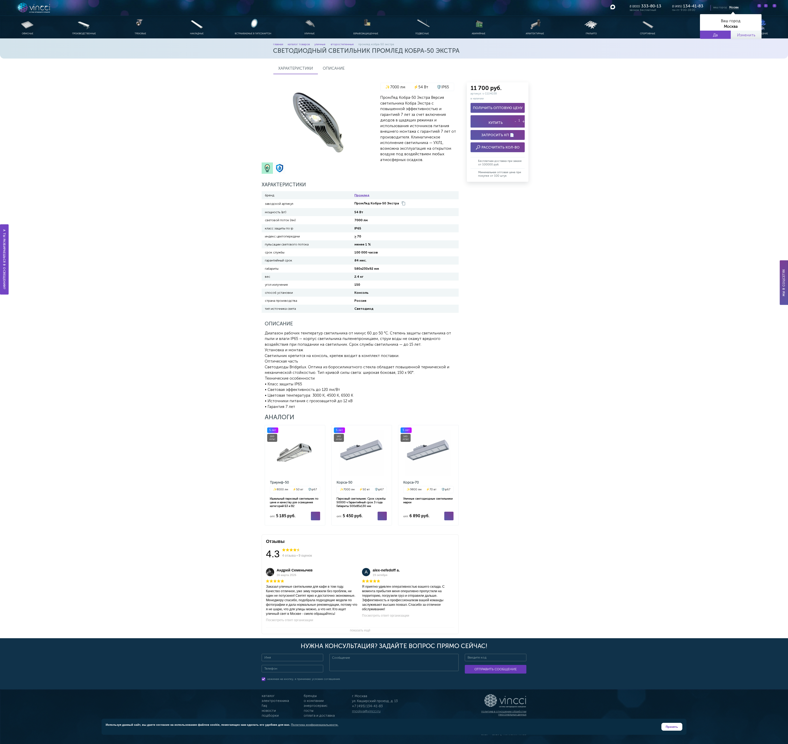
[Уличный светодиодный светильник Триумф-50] (295, 475)
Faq (264, 706)
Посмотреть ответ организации (289, 620)
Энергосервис (316, 706)
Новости (269, 710)
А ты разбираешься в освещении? (4, 259)
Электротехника (275, 701)
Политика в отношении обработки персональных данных (503, 713)
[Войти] (781, 8)
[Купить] (315, 516)
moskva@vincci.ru (366, 711)
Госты (308, 710)
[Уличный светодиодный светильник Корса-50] (362, 475)
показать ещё (360, 630)
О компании (314, 701)
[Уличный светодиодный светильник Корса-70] (428, 475)
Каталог (268, 696)
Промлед (361, 195)
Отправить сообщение (495, 669)
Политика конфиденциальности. (314, 724)
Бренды (310, 696)
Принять (672, 726)
